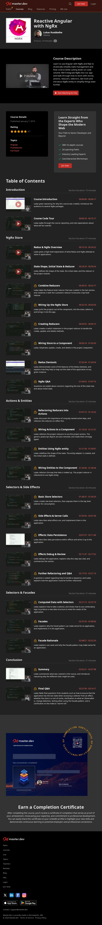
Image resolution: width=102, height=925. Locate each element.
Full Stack (14, 150)
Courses (20, 9)
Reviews (6, 868)
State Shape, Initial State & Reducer (54, 266)
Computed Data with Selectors (56, 602)
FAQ (4, 877)
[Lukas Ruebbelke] (38, 34)
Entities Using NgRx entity (53, 448)
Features (41, 9)
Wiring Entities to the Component (57, 467)
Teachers (6, 864)
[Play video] (27, 76)
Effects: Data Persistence (52, 535)
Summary (43, 669)
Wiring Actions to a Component (56, 429)
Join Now (81, 4)
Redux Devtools (47, 362)
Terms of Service (27, 918)
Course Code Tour (44, 218)
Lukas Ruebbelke (52, 32)
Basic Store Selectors (50, 496)
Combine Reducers (49, 285)
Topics (5, 859)
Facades (43, 621)
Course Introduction (45, 199)
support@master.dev (19, 909)
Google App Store (28, 902)
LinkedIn (11, 895)
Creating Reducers (48, 323)
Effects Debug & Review (52, 554)
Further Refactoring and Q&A (55, 573)
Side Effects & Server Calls (53, 515)
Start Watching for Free (67, 93)
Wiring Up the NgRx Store (53, 304)
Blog (30, 9)
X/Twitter (5, 895)
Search (70, 3)
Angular (14, 144)
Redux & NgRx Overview (48, 247)
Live (4, 854)
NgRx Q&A (44, 381)
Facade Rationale (48, 640)
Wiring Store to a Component (55, 343)
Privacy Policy (40, 918)
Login (93, 3)
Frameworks (16, 147)
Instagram (24, 895)
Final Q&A (44, 688)
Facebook (18, 895)
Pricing (52, 9)
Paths (8, 9)
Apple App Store (10, 902)
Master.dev (16, 4)
